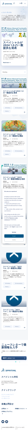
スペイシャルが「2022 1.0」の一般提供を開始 (12, 267)
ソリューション (5, 396)
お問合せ (4, 408)
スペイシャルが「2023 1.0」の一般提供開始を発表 (14, 178)
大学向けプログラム (6, 411)
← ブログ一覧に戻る (6, 12)
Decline (14, 239)
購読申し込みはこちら (9, 358)
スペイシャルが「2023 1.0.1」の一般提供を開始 (13, 135)
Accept (14, 236)
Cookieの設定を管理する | (7, 428)
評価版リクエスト (20, 408)
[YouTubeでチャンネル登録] (2, 421)
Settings (14, 232)
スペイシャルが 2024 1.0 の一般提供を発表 (13, 45)
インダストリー (5, 398)
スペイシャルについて (7, 394)
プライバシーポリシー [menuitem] (19, 428)
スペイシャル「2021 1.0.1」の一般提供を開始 (13, 310)
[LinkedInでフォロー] (6, 421)
